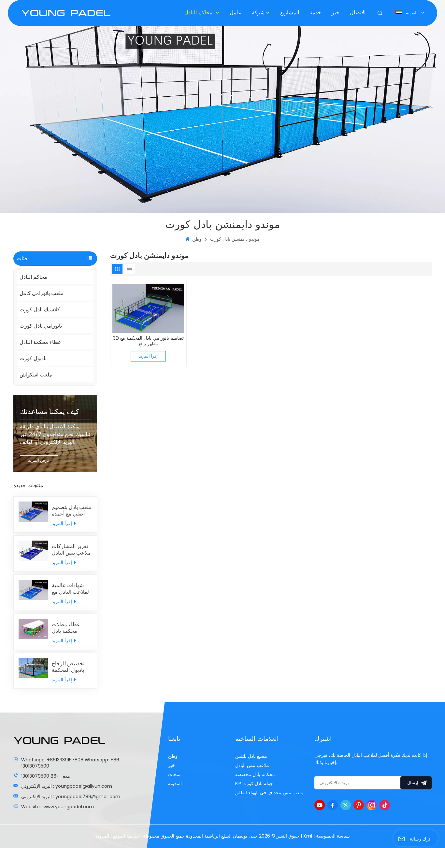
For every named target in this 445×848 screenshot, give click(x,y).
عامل (235, 12)
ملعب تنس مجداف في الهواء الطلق (269, 792)
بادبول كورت (33, 358)
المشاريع (289, 12)
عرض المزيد (39, 460)
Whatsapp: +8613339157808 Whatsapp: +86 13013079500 (70, 762)
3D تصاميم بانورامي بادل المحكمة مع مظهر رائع (148, 341)
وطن (196, 239)
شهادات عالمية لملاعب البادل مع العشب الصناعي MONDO (70, 588)
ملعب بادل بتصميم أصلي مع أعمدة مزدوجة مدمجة (72, 510)
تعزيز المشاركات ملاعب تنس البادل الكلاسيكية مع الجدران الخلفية (71, 549)
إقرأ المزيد (62, 523)
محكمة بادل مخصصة (255, 774)
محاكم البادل (199, 12)
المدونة (175, 783)
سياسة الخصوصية (333, 836)
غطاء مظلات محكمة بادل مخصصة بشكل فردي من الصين (69, 627)
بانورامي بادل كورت (41, 326)
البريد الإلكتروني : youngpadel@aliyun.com (66, 786)
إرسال (412, 783)
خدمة (315, 12)
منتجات (175, 774)
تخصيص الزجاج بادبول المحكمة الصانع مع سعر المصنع (68, 666)
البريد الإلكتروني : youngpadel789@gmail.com (70, 796)
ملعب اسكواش (36, 374)
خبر (335, 12)
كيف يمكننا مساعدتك (49, 411)
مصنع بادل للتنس (251, 756)
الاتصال (358, 12)
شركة (258, 12)
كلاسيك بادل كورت (40, 309)
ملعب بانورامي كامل (42, 293)
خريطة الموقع (125, 836)
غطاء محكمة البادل (40, 342)
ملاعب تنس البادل (252, 765)
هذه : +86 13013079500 (45, 776)
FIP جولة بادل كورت (254, 783)
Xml (307, 836)
